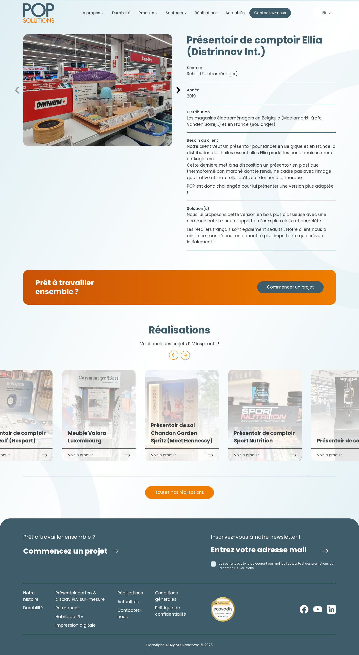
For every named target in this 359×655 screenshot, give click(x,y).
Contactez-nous (270, 13)
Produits (146, 13)
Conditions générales (166, 596)
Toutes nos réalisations (179, 492)
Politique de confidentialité (170, 611)
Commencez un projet (65, 551)
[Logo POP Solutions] (223, 609)
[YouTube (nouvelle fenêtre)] (317, 609)
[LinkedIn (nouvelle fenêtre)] (331, 609)
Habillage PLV (69, 617)
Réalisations (206, 13)
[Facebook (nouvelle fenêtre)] (304, 609)
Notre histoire (31, 596)
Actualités (235, 13)
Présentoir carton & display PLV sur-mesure (80, 596)
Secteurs (174, 13)
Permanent (67, 608)
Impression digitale (75, 625)
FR (324, 12)
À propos (91, 13)
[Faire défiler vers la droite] (185, 355)
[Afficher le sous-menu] (101, 13)
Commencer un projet (290, 287)
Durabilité (121, 13)
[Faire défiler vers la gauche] (173, 355)
